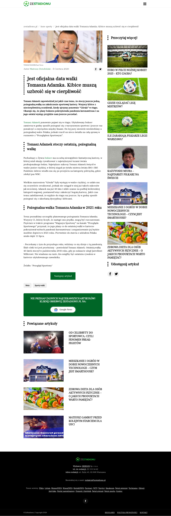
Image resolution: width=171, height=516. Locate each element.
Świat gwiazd (97, 491)
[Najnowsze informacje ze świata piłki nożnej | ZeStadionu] (37, 4)
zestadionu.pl (30, 26)
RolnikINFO (78, 488)
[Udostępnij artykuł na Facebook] (96, 69)
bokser (48, 157)
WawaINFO (67, 488)
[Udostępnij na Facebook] (110, 274)
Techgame (133, 488)
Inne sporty (46, 26)
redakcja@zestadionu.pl (95, 480)
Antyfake (52, 491)
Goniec (119, 491)
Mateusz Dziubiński (40, 68)
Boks (28, 285)
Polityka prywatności (127, 512)
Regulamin (110, 512)
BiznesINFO (56, 488)
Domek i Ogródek (83, 491)
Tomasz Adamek (32, 122)
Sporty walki (40, 285)
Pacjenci (88, 488)
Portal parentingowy (66, 491)
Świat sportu (109, 491)
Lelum (47, 488)
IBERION (86, 466)
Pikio (41, 488)
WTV (95, 488)
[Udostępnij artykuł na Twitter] (100, 69)
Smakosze (110, 488)
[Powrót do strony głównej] (85, 459)
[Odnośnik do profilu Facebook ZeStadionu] (85, 501)
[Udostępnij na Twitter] (116, 274)
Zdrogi (141, 488)
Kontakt (143, 512)
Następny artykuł (63, 276)
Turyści (101, 488)
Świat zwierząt (121, 488)
